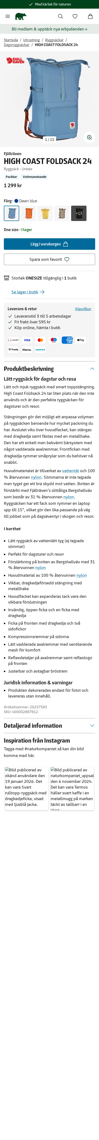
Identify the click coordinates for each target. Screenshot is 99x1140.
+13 (79, 213)
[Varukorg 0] (90, 16)
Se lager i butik (25, 292)
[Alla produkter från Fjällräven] (15, 60)
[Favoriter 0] (75, 16)
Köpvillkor (83, 309)
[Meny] (7, 16)
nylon (36, 477)
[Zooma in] (89, 137)
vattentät (70, 470)
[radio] (11, 213)
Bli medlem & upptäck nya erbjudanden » (49, 29)
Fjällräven (12, 153)
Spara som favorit (46, 259)
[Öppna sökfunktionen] (60, 16)
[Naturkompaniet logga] (20, 16)
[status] (49, 139)
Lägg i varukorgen (46, 244)
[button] (26, 788)
